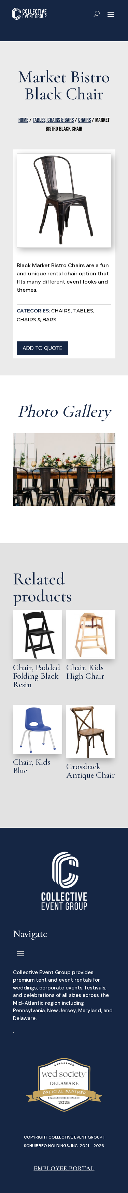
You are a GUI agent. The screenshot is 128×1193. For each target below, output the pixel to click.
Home (23, 120)
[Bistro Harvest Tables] (64, 504)
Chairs (84, 120)
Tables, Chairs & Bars (53, 120)
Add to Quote (42, 348)
